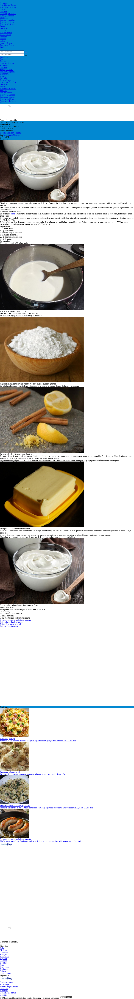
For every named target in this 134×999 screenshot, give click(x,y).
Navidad (3, 30)
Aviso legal (4, 984)
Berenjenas (4, 967)
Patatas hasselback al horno (11, 622)
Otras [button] (2, 76)
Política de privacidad (9, 986)
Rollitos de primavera (9, 626)
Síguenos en (5, 975)
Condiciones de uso (8, 993)
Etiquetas (4, 946)
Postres (3, 39)
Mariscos (3, 28)
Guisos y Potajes (7, 22)
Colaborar (4, 988)
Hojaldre (3, 958)
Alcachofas (4, 956)
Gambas (3, 961)
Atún (2, 965)
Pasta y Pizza (5, 35)
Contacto (3, 995)
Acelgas (3, 954)
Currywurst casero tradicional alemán (15, 620)
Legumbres (4, 26)
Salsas (2, 41)
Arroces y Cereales (8, 7)
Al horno (3, 3)
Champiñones (5, 973)
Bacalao (3, 963)
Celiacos (3, 11)
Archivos (4, 991)
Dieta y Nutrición (7, 16)
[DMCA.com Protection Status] (66, 998)
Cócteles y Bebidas (8, 13)
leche (13, 214)
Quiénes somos (6, 982)
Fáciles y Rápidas (7, 20)
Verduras (3, 47)
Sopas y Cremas (6, 43)
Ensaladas (4, 18)
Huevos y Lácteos (7, 24)
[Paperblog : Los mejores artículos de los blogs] (6, 846)
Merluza (3, 950)
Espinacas (4, 969)
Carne (2, 9)
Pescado (3, 37)
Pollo (2, 948)
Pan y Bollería (6, 32)
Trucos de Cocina (7, 45)
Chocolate (4, 952)
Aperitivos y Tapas (8, 5)
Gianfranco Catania (11, 135)
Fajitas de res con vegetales (11, 624)
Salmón (3, 971)
